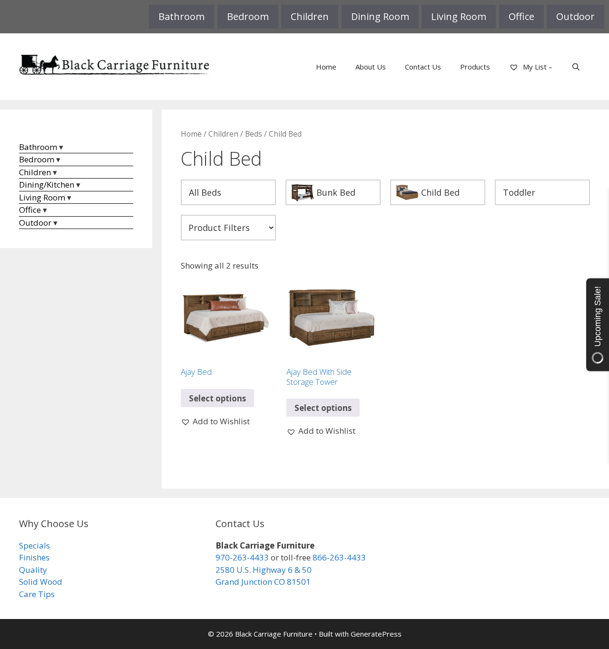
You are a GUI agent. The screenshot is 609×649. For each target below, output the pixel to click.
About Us (370, 66)
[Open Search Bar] (576, 66)
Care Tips (37, 594)
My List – (536, 66)
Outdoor (575, 16)
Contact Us (423, 66)
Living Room (458, 16)
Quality (33, 569)
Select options (217, 398)
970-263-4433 (242, 557)
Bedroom (248, 16)
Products (475, 66)
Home (326, 66)
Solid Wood (40, 581)
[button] (215, 421)
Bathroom (181, 16)
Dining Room (380, 16)
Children (310, 16)
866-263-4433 (339, 557)
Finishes (34, 557)
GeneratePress (376, 634)
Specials (34, 545)
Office (521, 16)
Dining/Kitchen (46, 184)
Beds (253, 134)
